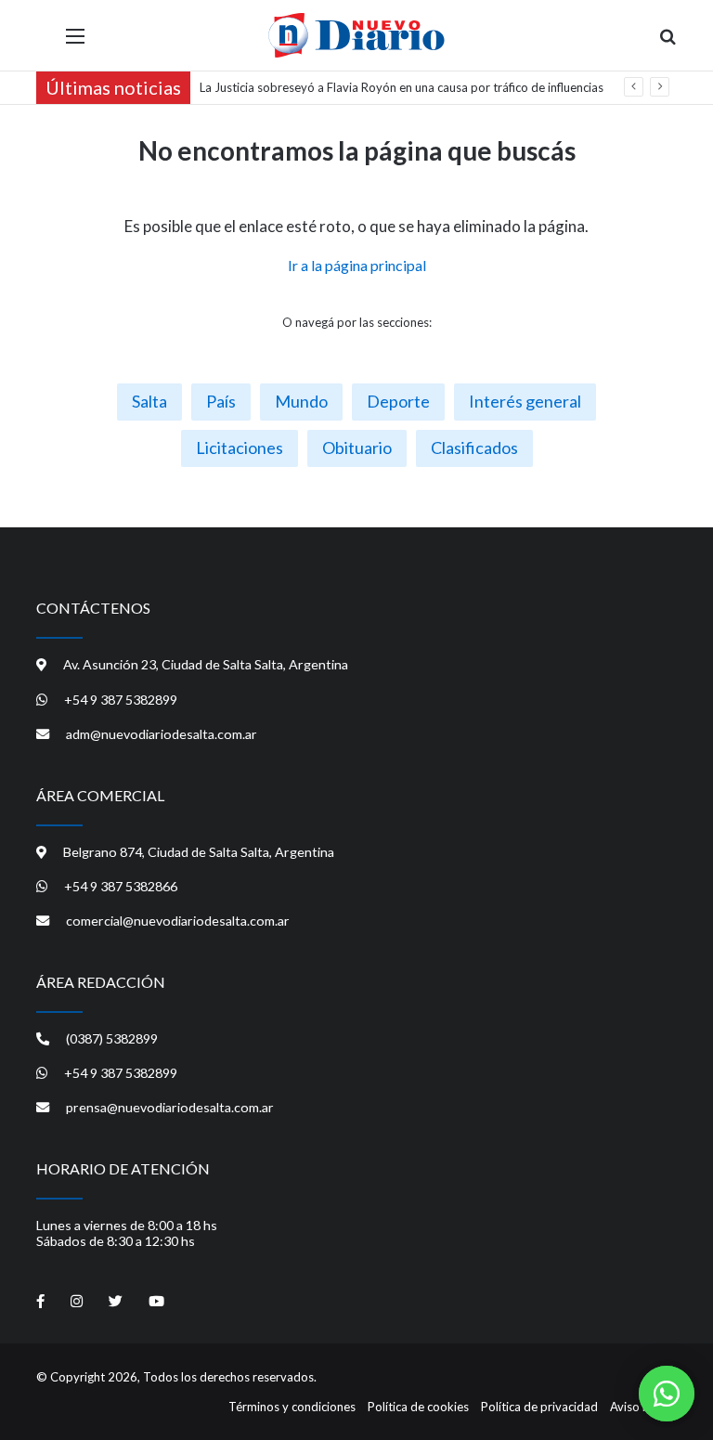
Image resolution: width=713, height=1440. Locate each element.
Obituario (357, 447)
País (221, 401)
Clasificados (474, 447)
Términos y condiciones (292, 1406)
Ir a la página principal (357, 265)
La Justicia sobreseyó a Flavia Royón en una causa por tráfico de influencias (401, 87)
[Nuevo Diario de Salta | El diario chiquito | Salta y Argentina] (356, 35)
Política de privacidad (539, 1406)
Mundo (301, 401)
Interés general (525, 401)
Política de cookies (418, 1406)
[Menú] (75, 42)
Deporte (398, 401)
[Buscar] (667, 42)
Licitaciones (239, 447)
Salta (149, 401)
